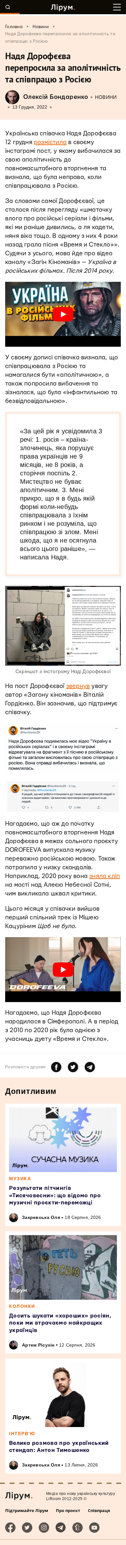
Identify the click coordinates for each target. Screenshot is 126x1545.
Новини (106, 97)
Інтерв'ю (22, 1433)
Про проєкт (68, 1510)
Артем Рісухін (38, 1345)
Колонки (22, 1306)
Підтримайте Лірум (26, 1510)
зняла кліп (104, 876)
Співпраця (99, 1510)
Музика (20, 1178)
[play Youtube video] (63, 314)
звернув (78, 686)
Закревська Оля (41, 1217)
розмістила (50, 142)
